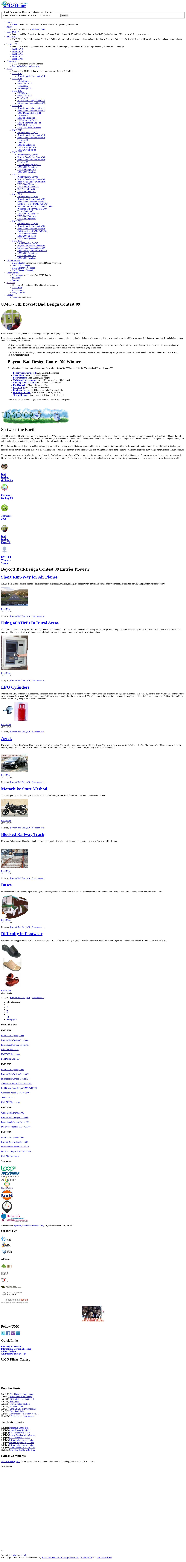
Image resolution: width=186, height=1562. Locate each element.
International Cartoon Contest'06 (31, 228)
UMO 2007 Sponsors (26, 216)
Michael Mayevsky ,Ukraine (21, 1440)
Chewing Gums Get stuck (25, 383)
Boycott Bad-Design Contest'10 (31, 135)
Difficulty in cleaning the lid (22, 1399)
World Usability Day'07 (27, 196)
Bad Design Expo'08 (26, 189)
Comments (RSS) (104, 1557)
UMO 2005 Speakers (26, 258)
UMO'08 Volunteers (10, 1049)
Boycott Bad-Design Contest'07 (31, 199)
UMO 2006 (17, 221)
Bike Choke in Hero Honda (21, 1394)
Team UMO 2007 (25, 211)
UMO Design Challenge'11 (29, 113)
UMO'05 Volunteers (10, 1156)
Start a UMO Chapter (21, 265)
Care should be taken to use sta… (24, 1414)
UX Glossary (17, 290)
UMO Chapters (13, 260)
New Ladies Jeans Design (21, 1396)
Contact (10, 295)
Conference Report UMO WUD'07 (32, 204)
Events (9, 68)
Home (9, 22)
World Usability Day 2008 (12, 1035)
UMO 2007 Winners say (28, 214)
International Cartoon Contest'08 (31, 182)
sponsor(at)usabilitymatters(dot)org (29, 1225)
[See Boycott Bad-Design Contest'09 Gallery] (4, 468)
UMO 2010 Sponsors (26, 147)
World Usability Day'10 (27, 132)
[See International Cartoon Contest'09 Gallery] (4, 489)
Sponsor (15, 280)
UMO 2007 (17, 194)
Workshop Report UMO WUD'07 (32, 209)
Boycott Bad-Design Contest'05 (31, 246)
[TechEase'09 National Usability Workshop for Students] (4, 509)
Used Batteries (19, 385)
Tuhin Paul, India (17, 1411)
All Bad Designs (8, 1351)
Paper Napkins (20, 378)
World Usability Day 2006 (12, 1113)
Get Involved (12, 273)
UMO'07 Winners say (10, 1102)
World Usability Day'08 (27, 177)
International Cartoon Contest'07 (31, 201)
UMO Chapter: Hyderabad (23, 268)
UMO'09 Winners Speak (6, 560)
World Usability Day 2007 (12, 1069)
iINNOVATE (12, 37)
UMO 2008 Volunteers (27, 184)
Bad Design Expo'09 (5, 539)
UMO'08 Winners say (10, 1054)
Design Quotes (18, 292)
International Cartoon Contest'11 (31, 110)
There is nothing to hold (20, 1404)
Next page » (12, 1019)
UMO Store (17, 287)
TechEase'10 (17, 56)
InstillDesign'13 (24, 88)
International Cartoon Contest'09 (31, 159)
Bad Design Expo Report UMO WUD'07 (35, 206)
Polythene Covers (21, 390)
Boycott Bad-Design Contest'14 (25, 66)
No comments (38, 616)
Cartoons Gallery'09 (7, 497)
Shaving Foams (20, 395)
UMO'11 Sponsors (25, 125)
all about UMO (38, 29)
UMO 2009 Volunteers (27, 167)
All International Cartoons (13, 1354)
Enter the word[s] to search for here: (18, 15)
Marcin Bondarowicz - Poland (22, 1435)
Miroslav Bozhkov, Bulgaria (22, 1450)
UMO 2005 (17, 241)
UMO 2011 (17, 105)
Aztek (6, 738)
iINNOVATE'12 (24, 96)
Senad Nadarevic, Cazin (19, 1433)
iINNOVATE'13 (24, 83)
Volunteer (16, 277)
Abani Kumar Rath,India (20, 1430)
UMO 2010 (17, 130)
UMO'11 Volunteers (26, 118)
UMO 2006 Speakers (26, 238)
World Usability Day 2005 (12, 1137)
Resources (11, 282)
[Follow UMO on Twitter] (3, 1335)
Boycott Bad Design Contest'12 (31, 100)
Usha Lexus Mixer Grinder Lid (23, 1409)
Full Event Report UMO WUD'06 (32, 231)
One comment (38, 878)
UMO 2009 (17, 152)
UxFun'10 (21, 142)
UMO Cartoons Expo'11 (28, 120)
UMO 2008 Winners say (28, 187)
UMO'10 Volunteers (26, 145)
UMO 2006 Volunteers (27, 233)
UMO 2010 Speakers (26, 150)
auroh (24, 1555)
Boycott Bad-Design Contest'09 (31, 157)
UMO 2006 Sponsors (26, 236)
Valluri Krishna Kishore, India (22, 1447)
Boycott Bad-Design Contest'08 (31, 179)
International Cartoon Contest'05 (31, 248)
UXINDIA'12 (23, 93)
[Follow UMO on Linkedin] (18, 1335)
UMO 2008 (17, 174)
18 (8, 1017)
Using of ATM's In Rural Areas (30, 622)
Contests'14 (11, 61)
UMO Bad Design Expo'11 (29, 123)
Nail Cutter (14, 1401)
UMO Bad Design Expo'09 (29, 164)
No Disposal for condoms (24, 380)
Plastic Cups (19, 387)
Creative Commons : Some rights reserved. (60, 1557)
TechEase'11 (17, 54)
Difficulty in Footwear (21, 933)
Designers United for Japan (29, 127)
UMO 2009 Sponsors (26, 169)
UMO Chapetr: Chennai (22, 270)
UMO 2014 (17, 73)
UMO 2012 (17, 91)
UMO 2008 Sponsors (26, 191)
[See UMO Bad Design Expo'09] (4, 530)
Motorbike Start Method (24, 788)
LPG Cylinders (15, 687)
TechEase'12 (17, 51)
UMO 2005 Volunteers (27, 253)
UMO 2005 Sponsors (26, 255)
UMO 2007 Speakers (26, 218)
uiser (15, 1555)
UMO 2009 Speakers (26, 172)
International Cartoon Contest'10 (31, 137)
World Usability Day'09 (27, 155)
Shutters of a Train (22, 392)
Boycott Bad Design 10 (20, 616)
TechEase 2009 (6, 517)
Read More (6, 609)
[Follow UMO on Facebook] (8, 1335)
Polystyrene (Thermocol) (24, 373)
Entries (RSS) (86, 1557)
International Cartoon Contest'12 (31, 103)
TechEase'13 (12, 44)
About (9, 27)
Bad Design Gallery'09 (7, 477)
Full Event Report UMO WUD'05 (32, 250)
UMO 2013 (17, 78)
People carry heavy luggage (22, 1416)
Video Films (18, 375)
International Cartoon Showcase (16, 1349)
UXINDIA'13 (13, 32)
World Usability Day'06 (27, 223)
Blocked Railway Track (22, 834)
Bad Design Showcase (11, 1346)
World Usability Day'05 (27, 243)
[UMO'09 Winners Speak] (4, 551)
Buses (6, 884)
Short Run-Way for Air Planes (29, 577)
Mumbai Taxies (16, 1406)
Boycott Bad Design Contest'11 (31, 108)
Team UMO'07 (7, 1097)
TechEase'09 (17, 59)
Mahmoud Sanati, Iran (18, 1428)
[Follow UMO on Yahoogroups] (13, 1335)
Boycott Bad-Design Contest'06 (31, 226)
